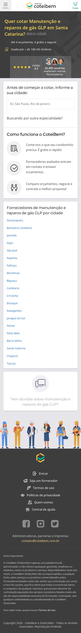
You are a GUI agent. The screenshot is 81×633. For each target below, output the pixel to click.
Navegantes (14, 310)
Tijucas (11, 363)
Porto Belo (13, 333)
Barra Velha (14, 341)
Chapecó (12, 356)
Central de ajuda (43, 509)
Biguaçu (12, 280)
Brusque (12, 303)
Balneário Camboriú (19, 228)
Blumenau (13, 273)
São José (12, 250)
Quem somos (43, 502)
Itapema (12, 258)
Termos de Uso (47, 610)
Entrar (43, 474)
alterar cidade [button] (36, 33)
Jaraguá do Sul (16, 318)
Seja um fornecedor (44, 481)
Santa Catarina (16, 348)
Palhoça (12, 265)
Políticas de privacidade (43, 495)
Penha (11, 325)
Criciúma (12, 295)
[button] (75, 5)
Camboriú (13, 288)
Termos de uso (43, 488)
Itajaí (10, 243)
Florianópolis (15, 220)
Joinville (12, 235)
